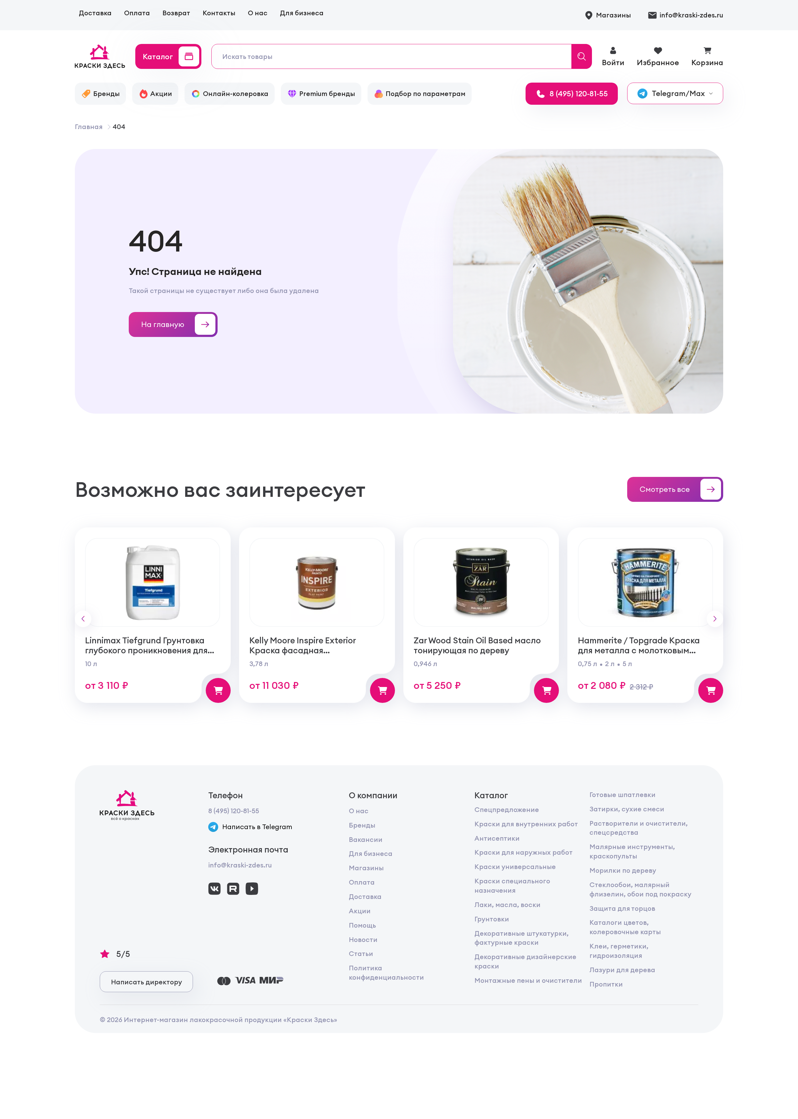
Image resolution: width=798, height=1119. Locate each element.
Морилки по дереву (622, 870)
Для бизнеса (302, 13)
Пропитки (606, 984)
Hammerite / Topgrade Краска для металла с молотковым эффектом (639, 650)
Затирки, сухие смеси (626, 809)
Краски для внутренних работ (526, 824)
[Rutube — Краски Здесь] (233, 888)
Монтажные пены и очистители (528, 980)
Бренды (362, 825)
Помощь (362, 925)
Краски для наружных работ (523, 852)
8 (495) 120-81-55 (233, 811)
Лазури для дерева (622, 970)
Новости (363, 939)
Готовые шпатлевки (622, 794)
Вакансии (365, 839)
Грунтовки (491, 919)
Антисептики (497, 838)
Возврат (176, 13)
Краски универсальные (515, 866)
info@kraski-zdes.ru (240, 865)
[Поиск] (581, 56)
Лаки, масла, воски (507, 904)
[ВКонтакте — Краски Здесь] (214, 888)
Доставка (95, 13)
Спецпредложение (506, 809)
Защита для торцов (622, 908)
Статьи (361, 953)
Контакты (219, 13)
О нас (257, 13)
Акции (360, 911)
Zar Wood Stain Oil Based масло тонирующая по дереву (477, 645)
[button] (83, 619)
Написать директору (146, 982)
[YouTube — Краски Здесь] (252, 888)
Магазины (366, 868)
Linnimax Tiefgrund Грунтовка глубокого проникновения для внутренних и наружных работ (148, 650)
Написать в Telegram (257, 827)
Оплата (137, 13)
